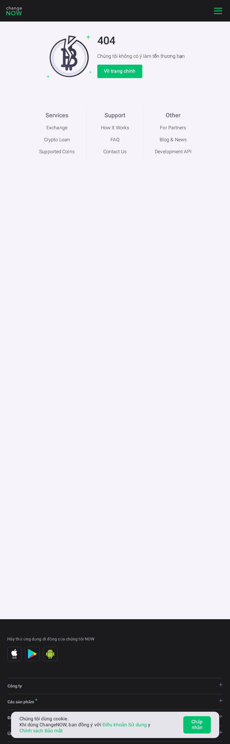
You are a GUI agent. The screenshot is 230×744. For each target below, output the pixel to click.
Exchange (56, 127)
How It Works (115, 127)
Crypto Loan (57, 139)
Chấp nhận (196, 724)
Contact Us (115, 151)
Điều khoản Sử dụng (124, 725)
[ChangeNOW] (14, 11)
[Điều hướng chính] (218, 11)
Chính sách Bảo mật (41, 731)
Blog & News (173, 139)
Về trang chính (119, 71)
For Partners (173, 127)
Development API (173, 151)
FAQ (115, 139)
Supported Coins (57, 151)
